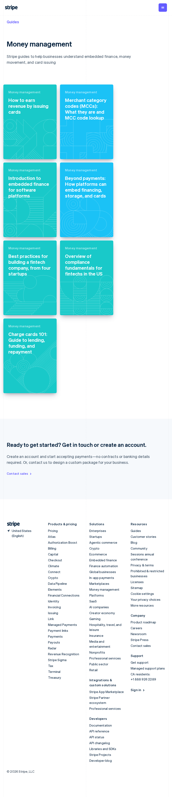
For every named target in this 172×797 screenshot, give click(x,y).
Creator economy (102, 613)
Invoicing (54, 607)
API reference (99, 731)
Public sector (98, 664)
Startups (95, 536)
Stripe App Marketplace (106, 692)
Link (51, 619)
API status (96, 737)
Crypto (53, 578)
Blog (134, 542)
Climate (53, 566)
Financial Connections (63, 595)
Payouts (54, 642)
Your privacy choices (145, 599)
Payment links (58, 630)
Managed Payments (62, 625)
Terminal (54, 672)
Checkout (55, 560)
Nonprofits (97, 652)
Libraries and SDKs (102, 749)
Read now (16, 152)
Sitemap (137, 588)
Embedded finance (103, 560)
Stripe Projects (100, 755)
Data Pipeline (57, 583)
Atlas (52, 536)
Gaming (94, 619)
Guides (13, 21)
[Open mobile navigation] (163, 7)
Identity (53, 601)
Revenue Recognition (63, 654)
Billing (52, 548)
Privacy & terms (142, 565)
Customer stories (143, 536)
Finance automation (103, 566)
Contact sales (17, 473)
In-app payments (101, 578)
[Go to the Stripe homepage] (11, 524)
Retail (93, 670)
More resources (142, 605)
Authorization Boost (62, 542)
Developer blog (100, 760)
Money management (104, 589)
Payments (55, 636)
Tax (50, 666)
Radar (52, 648)
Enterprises (97, 531)
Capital (53, 554)
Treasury (54, 677)
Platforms (96, 595)
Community (139, 548)
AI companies (99, 607)
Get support (140, 662)
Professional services (105, 658)
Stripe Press (140, 640)
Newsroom (139, 634)
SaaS (93, 601)
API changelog (99, 743)
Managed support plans (148, 668)
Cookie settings (142, 594)
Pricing (53, 531)
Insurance (96, 635)
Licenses (137, 582)
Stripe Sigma (57, 660)
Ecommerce (98, 554)
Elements (55, 589)
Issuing (53, 613)
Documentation (100, 725)
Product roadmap (143, 622)
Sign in (136, 690)
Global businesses (102, 572)
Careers (136, 628)
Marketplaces (99, 583)
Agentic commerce (103, 542)
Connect (54, 572)
